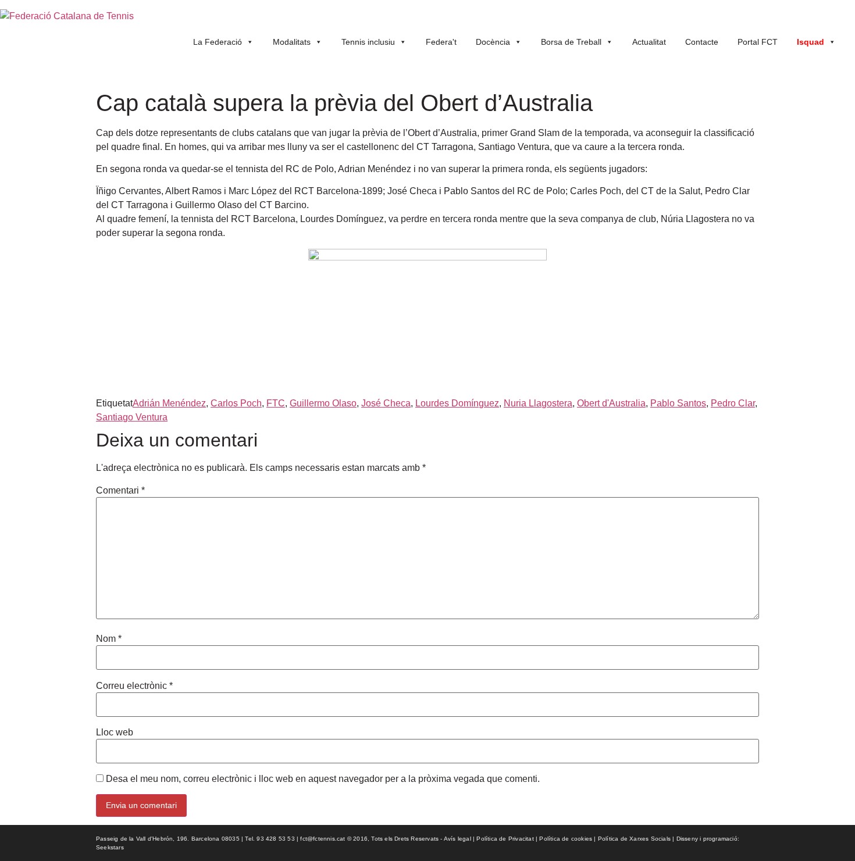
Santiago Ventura (132, 417)
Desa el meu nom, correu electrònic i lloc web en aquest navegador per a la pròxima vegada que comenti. (323, 779)
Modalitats (292, 42)
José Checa (386, 403)
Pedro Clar (733, 403)
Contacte (701, 42)
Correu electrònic (134, 686)
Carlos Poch (236, 403)
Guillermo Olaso (323, 403)
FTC (275, 403)
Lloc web (114, 732)
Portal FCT (758, 42)
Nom (109, 639)
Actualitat (649, 42)
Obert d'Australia (611, 403)
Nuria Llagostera (538, 403)
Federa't (441, 42)
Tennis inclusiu (368, 42)
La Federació (217, 42)
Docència (493, 42)
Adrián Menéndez (169, 403)
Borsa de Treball (571, 42)
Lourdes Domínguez (457, 403)
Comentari (120, 490)
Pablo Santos (678, 403)
